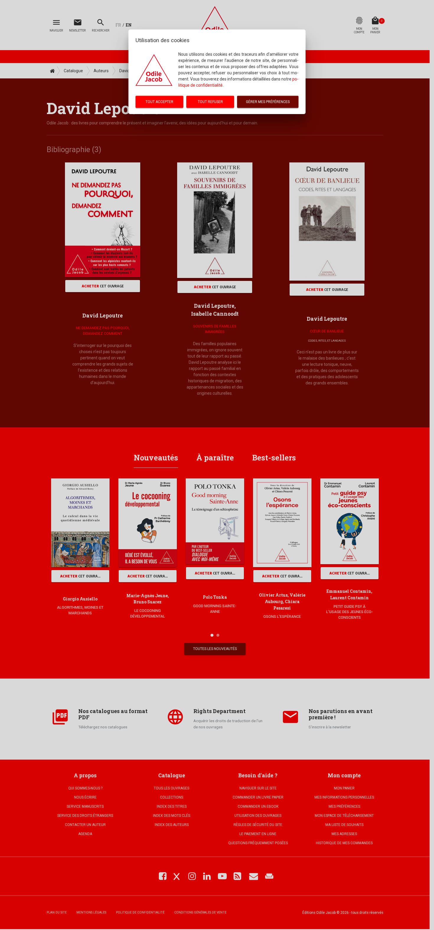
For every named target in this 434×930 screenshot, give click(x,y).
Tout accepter (159, 102)
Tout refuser (210, 102)
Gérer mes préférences (268, 102)
